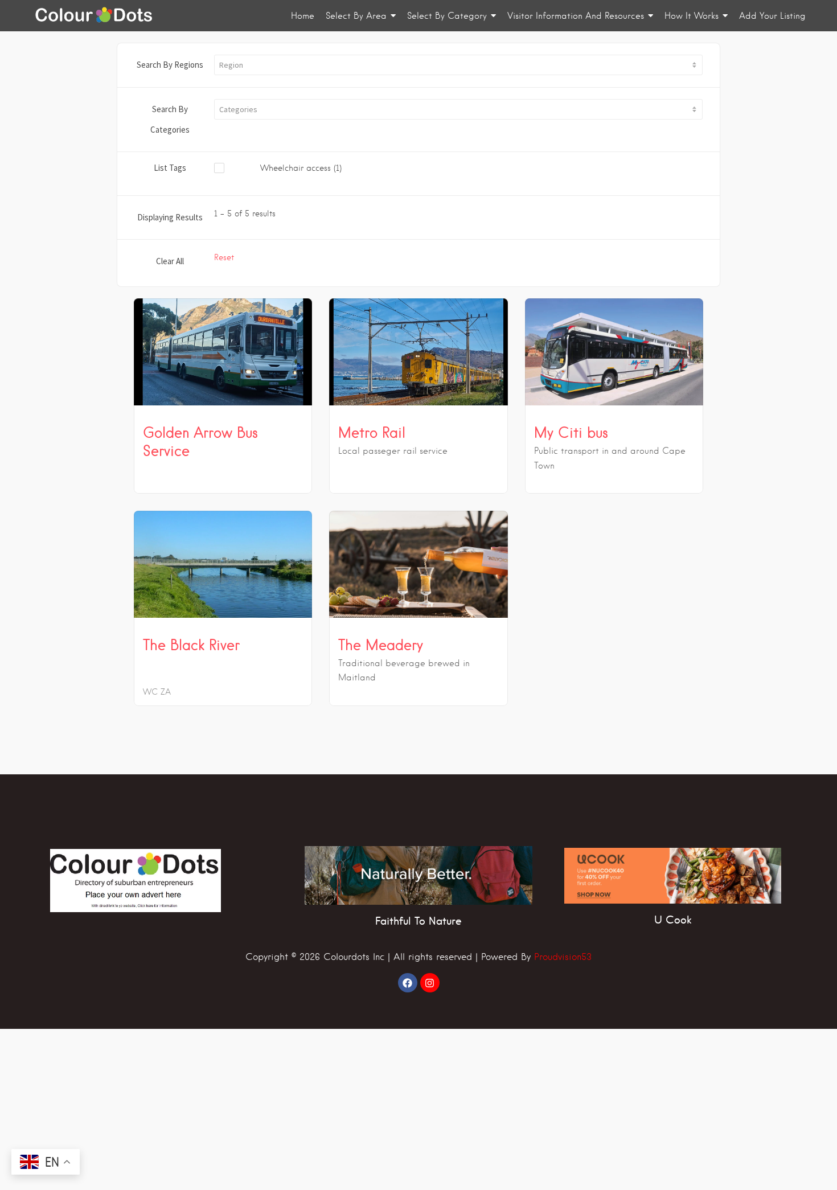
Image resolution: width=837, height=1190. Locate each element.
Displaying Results (170, 217)
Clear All (170, 261)
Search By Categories (170, 119)
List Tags (170, 167)
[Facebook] (407, 982)
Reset (224, 257)
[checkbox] (294, 168)
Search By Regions (170, 64)
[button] (458, 65)
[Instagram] (430, 982)
